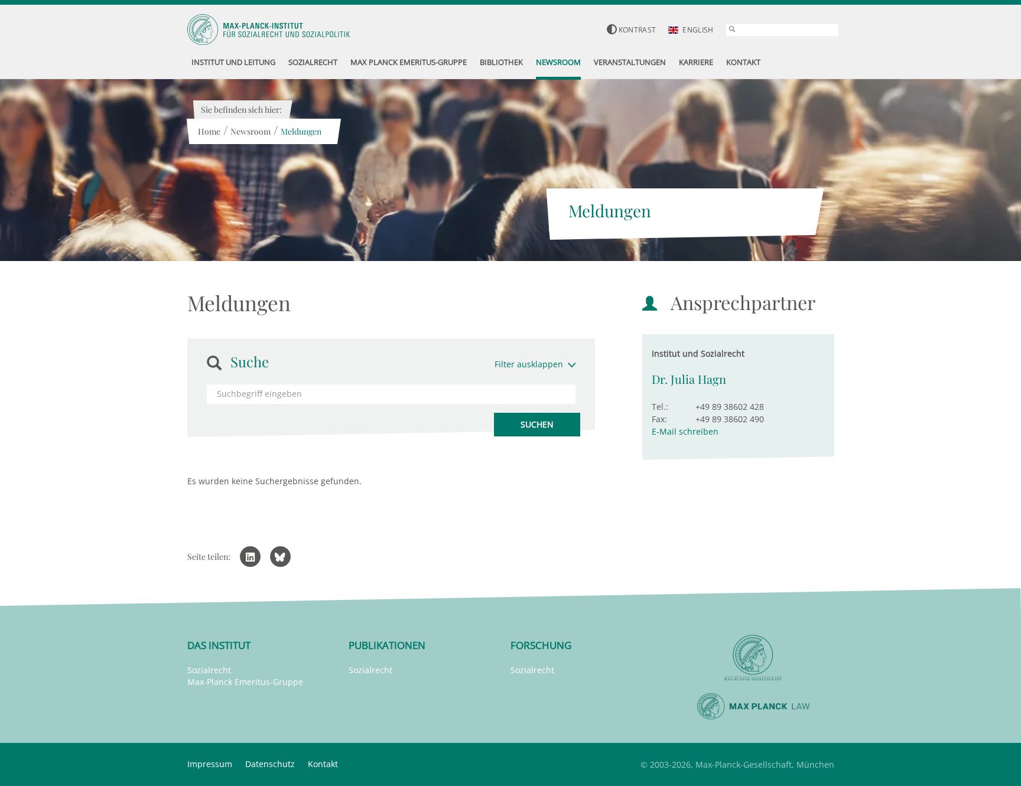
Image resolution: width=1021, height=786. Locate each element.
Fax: (659, 419)
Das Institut (219, 645)
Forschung (540, 645)
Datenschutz (270, 763)
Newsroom (250, 131)
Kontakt (323, 763)
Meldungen (301, 131)
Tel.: (660, 406)
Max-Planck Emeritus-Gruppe (245, 681)
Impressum (209, 763)
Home (209, 131)
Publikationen (387, 645)
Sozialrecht (209, 670)
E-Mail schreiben (685, 431)
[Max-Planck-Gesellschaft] (753, 658)
